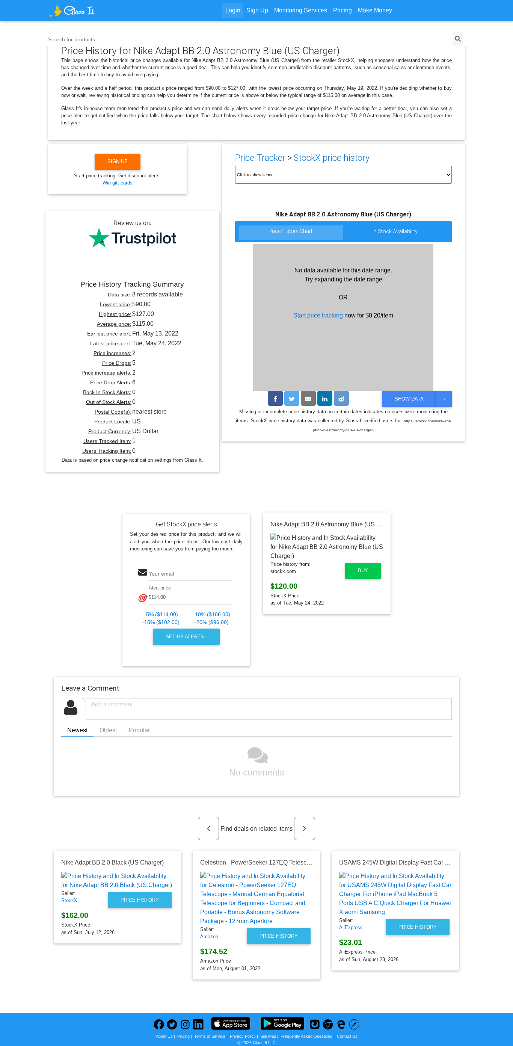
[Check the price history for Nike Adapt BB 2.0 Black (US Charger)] (117, 881)
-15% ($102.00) (161, 622)
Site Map (268, 1036)
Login (232, 10)
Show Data (409, 399)
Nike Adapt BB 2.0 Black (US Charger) (112, 862)
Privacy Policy (243, 1036)
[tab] (291, 233)
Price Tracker (260, 158)
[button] (208, 828)
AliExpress (351, 927)
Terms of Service (209, 1036)
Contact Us (347, 1036)
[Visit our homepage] (100, 10)
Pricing (342, 10)
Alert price (160, 588)
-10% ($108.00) (211, 614)
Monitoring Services (300, 10)
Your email (161, 574)
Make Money (375, 10)
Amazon (209, 936)
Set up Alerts (185, 636)
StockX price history (332, 158)
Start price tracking (318, 315)
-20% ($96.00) (212, 622)
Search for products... (74, 39)
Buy (363, 570)
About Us (164, 1036)
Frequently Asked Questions (306, 1036)
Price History (140, 900)
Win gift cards (118, 183)
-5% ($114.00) (161, 614)
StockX (69, 900)
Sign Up (257, 10)
